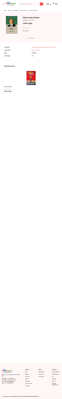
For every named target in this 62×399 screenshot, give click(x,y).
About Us (4, 16)
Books (3, 10)
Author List (4, 13)
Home (3, 7)
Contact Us (4, 19)
